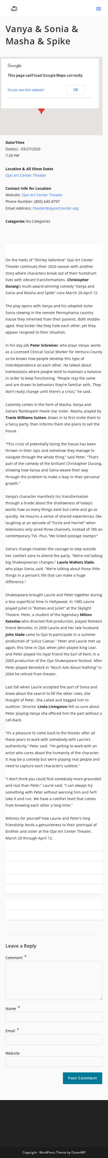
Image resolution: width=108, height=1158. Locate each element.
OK (75, 90)
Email (12, 1030)
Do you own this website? (26, 90)
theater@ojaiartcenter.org (55, 208)
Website (13, 1053)
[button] (98, 9)
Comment (16, 957)
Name (13, 1008)
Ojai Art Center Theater (26, 175)
